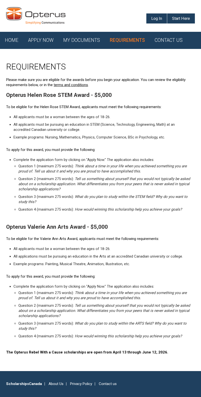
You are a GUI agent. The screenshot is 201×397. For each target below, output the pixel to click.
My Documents (81, 40)
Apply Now (40, 40)
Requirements (127, 40)
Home (11, 40)
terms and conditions (71, 85)
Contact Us (169, 40)
